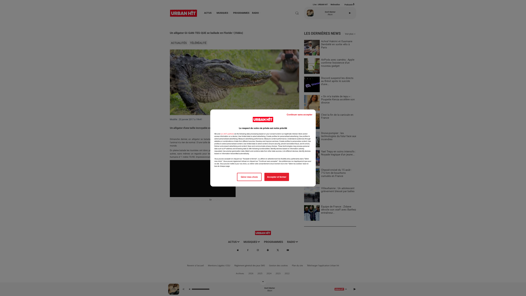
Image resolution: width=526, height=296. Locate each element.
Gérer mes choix (249, 176)
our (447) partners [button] (227, 134)
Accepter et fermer (276, 176)
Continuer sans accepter (299, 114)
